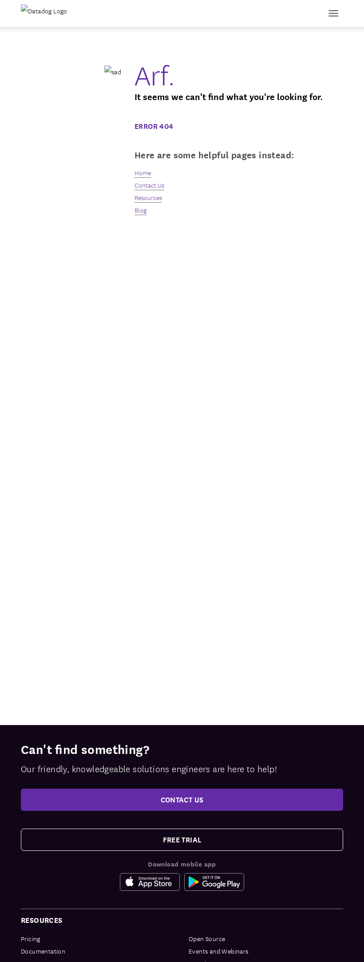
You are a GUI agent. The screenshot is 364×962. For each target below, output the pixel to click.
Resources (148, 197)
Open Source (207, 938)
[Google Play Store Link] (214, 882)
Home (143, 172)
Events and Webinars (219, 951)
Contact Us (149, 185)
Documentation (43, 951)
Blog (140, 210)
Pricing (30, 938)
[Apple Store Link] (152, 882)
